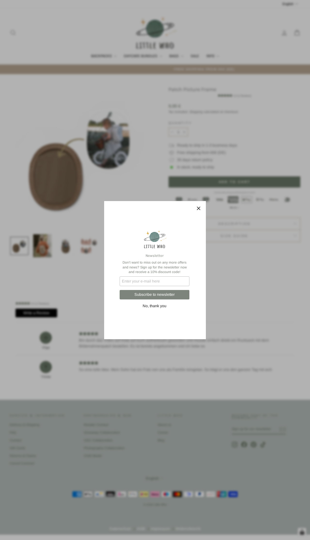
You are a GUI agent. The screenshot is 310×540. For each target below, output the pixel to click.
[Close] (198, 208)
